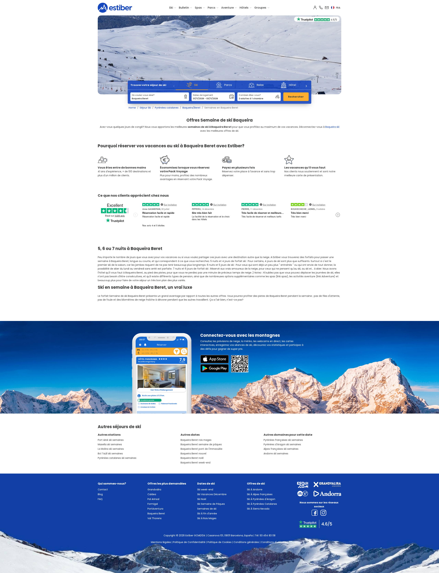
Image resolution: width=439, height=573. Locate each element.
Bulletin (184, 8)
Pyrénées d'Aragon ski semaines (282, 444)
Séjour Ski (145, 107)
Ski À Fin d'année (207, 513)
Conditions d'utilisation (274, 542)
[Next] (306, 86)
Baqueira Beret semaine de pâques (201, 444)
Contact (103, 489)
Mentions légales (161, 542)
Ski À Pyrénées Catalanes (262, 504)
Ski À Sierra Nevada (258, 508)
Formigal (152, 504)
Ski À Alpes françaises (259, 494)
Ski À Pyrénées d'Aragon (261, 499)
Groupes (260, 8)
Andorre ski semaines (276, 453)
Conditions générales (246, 542)
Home (132, 107)
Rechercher (296, 96)
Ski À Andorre (254, 489)
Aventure (227, 8)
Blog (100, 494)
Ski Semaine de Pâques (211, 504)
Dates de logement (203, 95)
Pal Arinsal (153, 499)
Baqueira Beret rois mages (196, 440)
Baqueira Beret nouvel (193, 453)
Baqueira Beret (156, 513)
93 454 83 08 (267, 535)
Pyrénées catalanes (167, 107)
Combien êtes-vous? (250, 95)
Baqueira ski (332, 127)
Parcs (211, 8)
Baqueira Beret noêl (192, 458)
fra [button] (337, 7)
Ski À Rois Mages (206, 518)
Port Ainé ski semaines (111, 440)
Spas (198, 8)
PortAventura (155, 508)
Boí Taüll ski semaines (110, 453)
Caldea (151, 494)
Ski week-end (205, 489)
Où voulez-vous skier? (143, 95)
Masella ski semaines (110, 444)
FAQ (100, 499)
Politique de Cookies (219, 542)
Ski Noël (201, 499)
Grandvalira (154, 489)
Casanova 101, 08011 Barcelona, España (230, 535)
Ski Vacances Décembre (212, 494)
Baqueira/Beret (191, 107)
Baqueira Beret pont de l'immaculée (201, 449)
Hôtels (244, 8)
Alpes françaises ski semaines (281, 449)
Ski (171, 8)
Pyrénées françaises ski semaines (283, 440)
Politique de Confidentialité (189, 542)
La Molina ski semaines (111, 449)
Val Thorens (154, 518)
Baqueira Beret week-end (195, 462)
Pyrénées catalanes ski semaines (117, 458)
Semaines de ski (206, 508)
